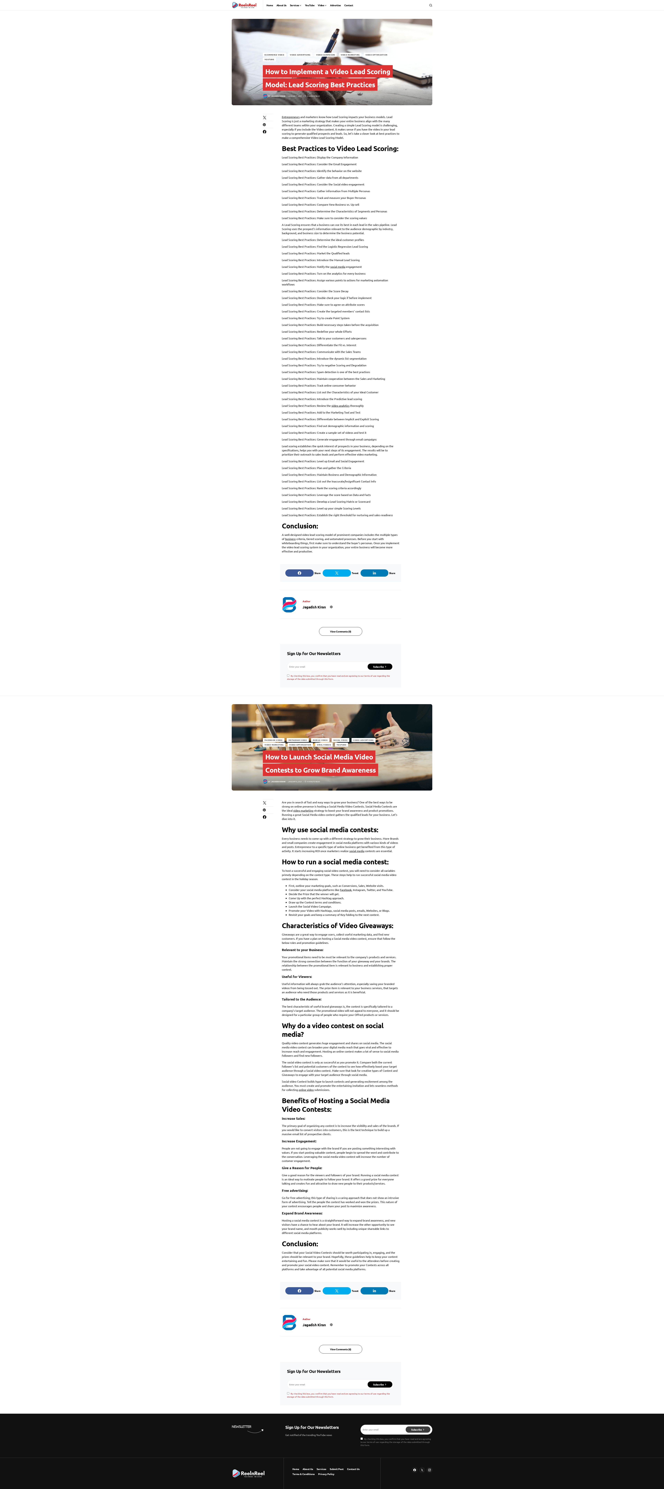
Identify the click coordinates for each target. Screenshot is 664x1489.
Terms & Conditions (303, 1474)
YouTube (269, 59)
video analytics (340, 405)
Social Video (340, 740)
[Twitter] (422, 1470)
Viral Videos (324, 744)
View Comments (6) (340, 1349)
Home (295, 1469)
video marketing (303, 810)
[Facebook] (414, 1470)
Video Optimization (377, 54)
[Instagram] (429, 1470)
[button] (430, 5)
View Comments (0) (340, 631)
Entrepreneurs (291, 117)
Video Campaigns (325, 54)
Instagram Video (297, 740)
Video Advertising (300, 54)
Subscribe (378, 666)
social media (337, 266)
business (290, 539)
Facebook (346, 889)
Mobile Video (320, 740)
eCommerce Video (274, 54)
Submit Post (337, 1469)
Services (321, 1469)
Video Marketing (350, 54)
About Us (308, 1469)
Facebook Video (274, 740)
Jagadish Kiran (314, 607)
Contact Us (353, 1469)
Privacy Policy (326, 1474)
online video (306, 1089)
